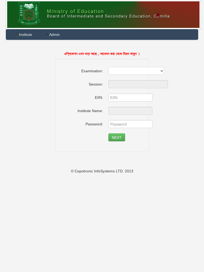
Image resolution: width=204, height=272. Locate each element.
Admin (54, 34)
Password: (94, 124)
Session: (96, 84)
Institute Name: (90, 111)
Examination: (92, 71)
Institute (25, 34)
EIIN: (99, 97)
